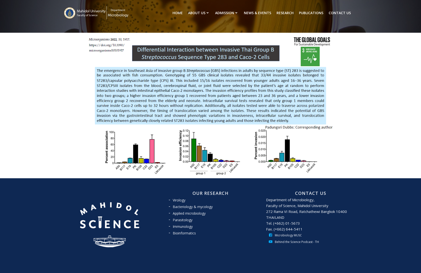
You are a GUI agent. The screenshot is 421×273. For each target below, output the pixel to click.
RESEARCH (285, 12)
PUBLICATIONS (311, 12)
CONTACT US (340, 12)
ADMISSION (224, 12)
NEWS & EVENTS (257, 12)
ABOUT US (196, 12)
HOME (177, 12)
